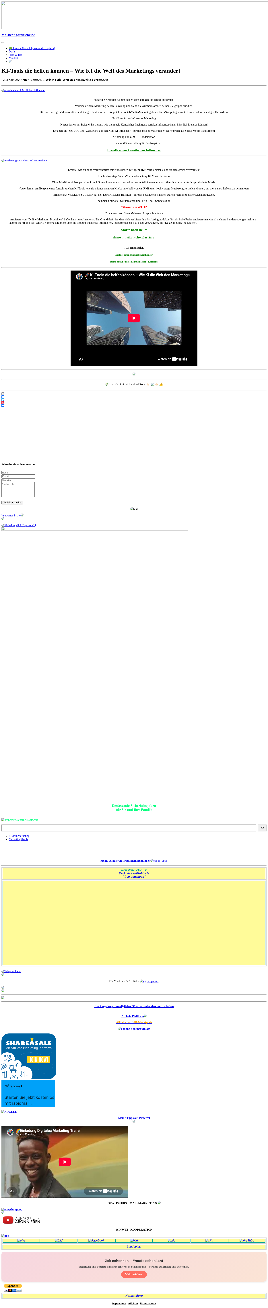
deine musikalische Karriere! (134, 237)
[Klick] (2, 998)
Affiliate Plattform (132, 1016)
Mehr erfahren (134, 1274)
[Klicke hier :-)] (19, 819)
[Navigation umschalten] (2, 42)
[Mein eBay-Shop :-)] (11, 1209)
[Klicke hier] (23, 90)
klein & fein (15, 54)
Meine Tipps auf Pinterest (134, 1117)
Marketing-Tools (18, 839)
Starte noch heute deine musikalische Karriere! (134, 261)
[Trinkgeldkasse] (2, 974)
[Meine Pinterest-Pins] (134, 1121)
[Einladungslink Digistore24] (18, 525)
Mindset (13, 58)
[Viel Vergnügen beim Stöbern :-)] (2, 1213)
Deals (12, 51)
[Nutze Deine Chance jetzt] (2, 519)
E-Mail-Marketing (19, 835)
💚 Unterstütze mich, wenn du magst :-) (32, 48)
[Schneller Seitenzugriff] (2, 987)
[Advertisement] (134, 432)
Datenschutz (148, 1303)
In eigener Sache (11, 515)
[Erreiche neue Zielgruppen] (2, 991)
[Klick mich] (134, 374)
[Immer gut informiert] (11, 971)
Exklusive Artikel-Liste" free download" (134, 875)
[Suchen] (262, 828)
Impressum (119, 1303)
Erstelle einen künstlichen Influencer (134, 254)
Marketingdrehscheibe (18, 35)
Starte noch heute (134, 230)
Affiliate (133, 1303)
